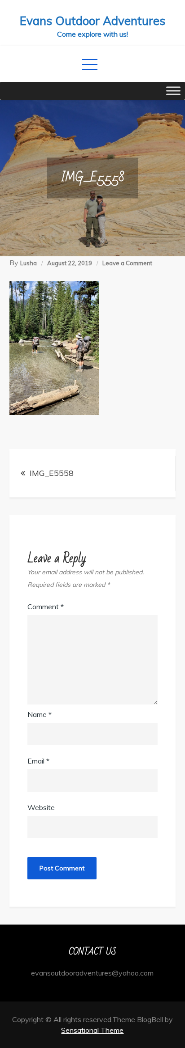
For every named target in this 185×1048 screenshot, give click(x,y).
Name (39, 714)
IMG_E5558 (52, 473)
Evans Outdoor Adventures (92, 20)
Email (38, 760)
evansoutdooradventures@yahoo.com (92, 972)
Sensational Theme (92, 1030)
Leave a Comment (127, 263)
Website (41, 807)
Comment (45, 606)
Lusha (28, 263)
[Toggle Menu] (173, 90)
